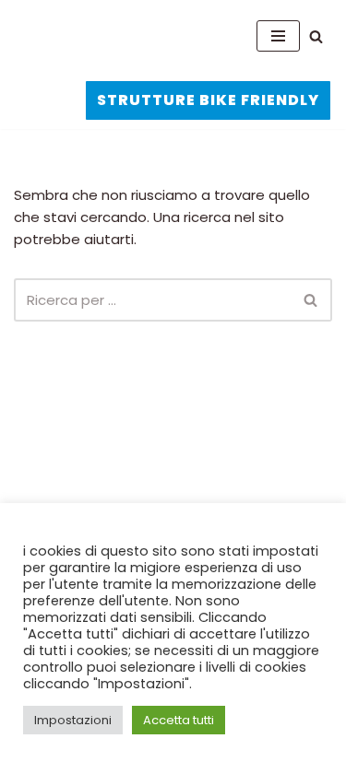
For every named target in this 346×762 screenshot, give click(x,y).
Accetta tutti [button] (178, 720)
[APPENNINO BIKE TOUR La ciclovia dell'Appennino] (106, 36)
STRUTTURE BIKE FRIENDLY (208, 100)
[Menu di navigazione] (278, 36)
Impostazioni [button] (73, 720)
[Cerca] (316, 36)
